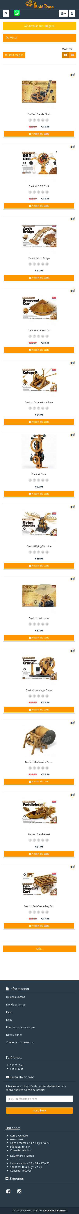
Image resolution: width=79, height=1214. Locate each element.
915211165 (16, 1065)
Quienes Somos (15, 997)
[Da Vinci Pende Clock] (39, 91)
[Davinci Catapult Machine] (39, 379)
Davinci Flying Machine (39, 546)
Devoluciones (14, 1034)
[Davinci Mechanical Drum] (39, 739)
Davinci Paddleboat (39, 834)
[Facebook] (8, 1191)
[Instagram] (19, 1191)
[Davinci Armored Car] (39, 307)
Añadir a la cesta (40, 133)
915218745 (16, 1068)
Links (9, 1019)
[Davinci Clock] (39, 451)
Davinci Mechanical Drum (39, 762)
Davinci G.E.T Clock (39, 186)
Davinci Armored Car (39, 330)
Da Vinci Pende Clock (39, 114)
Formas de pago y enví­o (20, 1027)
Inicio (9, 1012)
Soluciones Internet (54, 1210)
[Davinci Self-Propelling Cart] (39, 883)
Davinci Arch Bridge (39, 258)
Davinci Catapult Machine (39, 402)
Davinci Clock (39, 474)
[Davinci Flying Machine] (39, 523)
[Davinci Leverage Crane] (39, 667)
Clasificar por (15, 55)
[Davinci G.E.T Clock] (39, 163)
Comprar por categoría (41, 25)
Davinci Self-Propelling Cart (39, 906)
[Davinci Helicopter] (39, 595)
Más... (39, 948)
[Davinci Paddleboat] (39, 811)
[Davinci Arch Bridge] (39, 235)
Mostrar (67, 49)
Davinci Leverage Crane (39, 690)
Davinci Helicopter (39, 618)
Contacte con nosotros (20, 1042)
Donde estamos (15, 1004)
